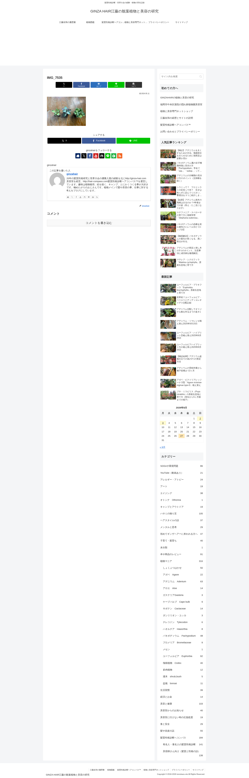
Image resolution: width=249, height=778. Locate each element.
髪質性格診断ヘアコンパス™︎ (175, 125)
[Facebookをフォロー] (89, 155)
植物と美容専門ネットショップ (176, 111)
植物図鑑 (111, 770)
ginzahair (72, 174)
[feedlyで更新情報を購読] (113, 155)
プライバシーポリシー (181, 770)
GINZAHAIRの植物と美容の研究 (177, 97)
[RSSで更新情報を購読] (119, 155)
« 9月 (162, 447)
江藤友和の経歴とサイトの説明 (176, 118)
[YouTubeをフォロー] (95, 155)
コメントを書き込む (99, 223)
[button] (133, 85)
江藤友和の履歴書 (97, 770)
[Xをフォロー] (84, 155)
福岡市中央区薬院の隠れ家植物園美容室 (181, 104)
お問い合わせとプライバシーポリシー (180, 131)
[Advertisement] (124, 47)
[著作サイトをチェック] (78, 155)
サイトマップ (198, 770)
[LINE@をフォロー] (107, 155)
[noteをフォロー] (101, 155)
